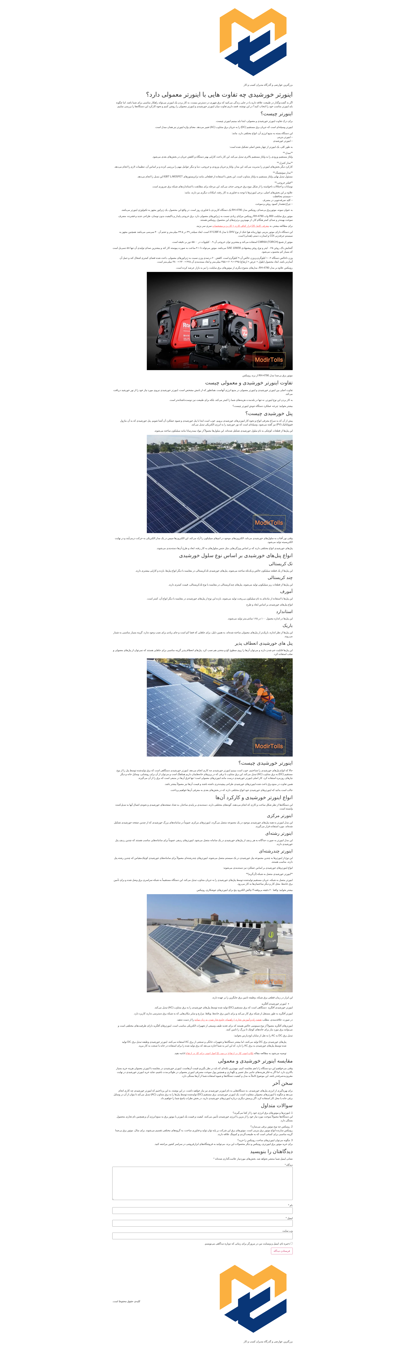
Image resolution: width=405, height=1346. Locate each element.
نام (290, 1205)
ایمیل (289, 1218)
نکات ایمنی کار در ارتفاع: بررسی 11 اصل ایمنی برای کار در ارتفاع (219, 1053)
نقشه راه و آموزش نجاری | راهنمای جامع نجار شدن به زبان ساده (228, 1019)
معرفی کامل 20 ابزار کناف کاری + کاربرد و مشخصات (240, 226)
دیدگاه (289, 1165)
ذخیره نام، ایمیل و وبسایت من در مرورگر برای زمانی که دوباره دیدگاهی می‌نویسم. (247, 1243)
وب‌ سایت (287, 1231)
